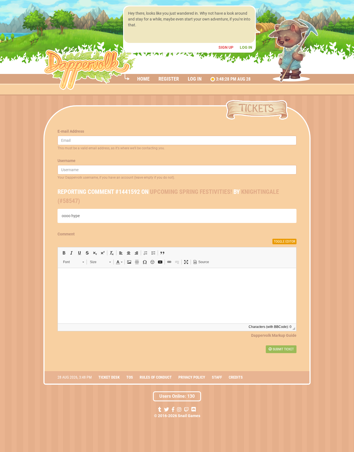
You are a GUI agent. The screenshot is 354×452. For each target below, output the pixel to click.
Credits (236, 377)
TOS (129, 377)
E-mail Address (71, 131)
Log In (246, 47)
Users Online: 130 (177, 396)
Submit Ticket (283, 349)
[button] (64, 252)
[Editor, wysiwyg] (177, 295)
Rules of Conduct (156, 377)
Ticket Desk (109, 377)
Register (168, 79)
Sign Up (226, 47)
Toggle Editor (284, 241)
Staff (217, 377)
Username (67, 160)
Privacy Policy (191, 377)
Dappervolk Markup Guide (273, 335)
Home (143, 79)
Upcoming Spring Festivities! (191, 191)
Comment (66, 234)
